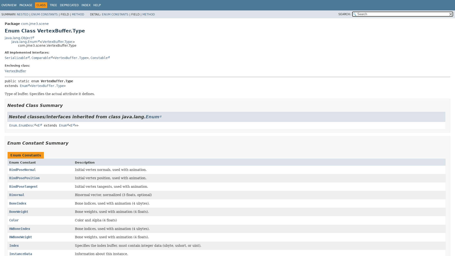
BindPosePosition (24, 178)
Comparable (41, 58)
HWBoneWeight (20, 237)
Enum (23, 86)
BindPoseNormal (22, 170)
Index (86, 5)
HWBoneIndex (19, 229)
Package (25, 5)
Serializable (16, 58)
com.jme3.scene (35, 24)
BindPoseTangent (23, 186)
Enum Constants (44, 14)
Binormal (16, 195)
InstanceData (20, 254)
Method (78, 14)
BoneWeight (18, 212)
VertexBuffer (15, 71)
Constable (99, 58)
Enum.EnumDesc (21, 125)
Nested (22, 14)
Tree (53, 5)
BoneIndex (17, 203)
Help (97, 5)
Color (14, 220)
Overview (9, 5)
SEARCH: (344, 14)
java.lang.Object (18, 38)
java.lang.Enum (24, 42)
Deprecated (69, 5)
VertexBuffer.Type (57, 42)
